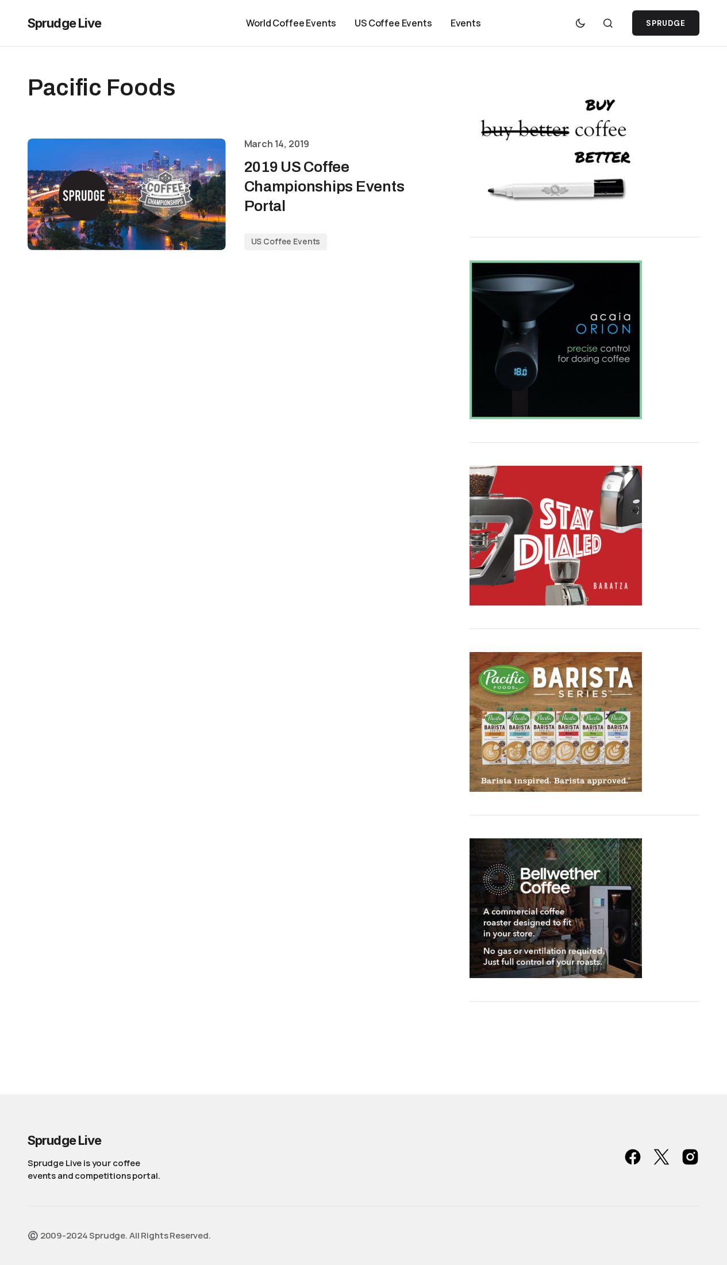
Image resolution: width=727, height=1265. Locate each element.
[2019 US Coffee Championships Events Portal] (127, 194)
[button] (580, 23)
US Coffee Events (286, 241)
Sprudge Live (64, 23)
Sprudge (666, 23)
